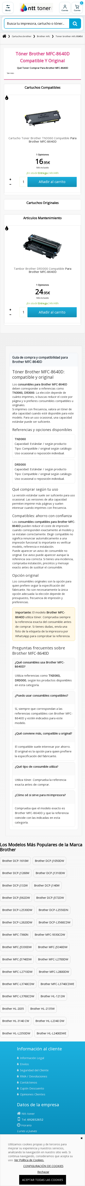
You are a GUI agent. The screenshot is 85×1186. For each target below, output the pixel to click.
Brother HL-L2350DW (16, 1033)
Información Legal (32, 1058)
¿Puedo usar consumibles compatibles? (41, 695)
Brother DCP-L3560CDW (54, 922)
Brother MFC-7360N (15, 934)
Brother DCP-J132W (15, 885)
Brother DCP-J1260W (15, 873)
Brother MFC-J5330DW (17, 947)
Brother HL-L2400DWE (51, 1033)
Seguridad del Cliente (34, 1070)
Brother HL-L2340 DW (49, 1021)
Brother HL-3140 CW (15, 1021)
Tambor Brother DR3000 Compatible (42, 270)
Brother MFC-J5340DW (52, 947)
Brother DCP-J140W (47, 885)
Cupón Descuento (32, 1088)
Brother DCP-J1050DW (49, 861)
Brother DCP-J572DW (50, 898)
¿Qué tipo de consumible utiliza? (36, 766)
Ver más (10, 73)
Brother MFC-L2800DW (54, 972)
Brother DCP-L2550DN (53, 910)
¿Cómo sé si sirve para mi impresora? (40, 795)
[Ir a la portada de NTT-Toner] (36, 7)
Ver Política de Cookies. (29, 1160)
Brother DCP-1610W (15, 861)
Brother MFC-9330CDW (50, 934)
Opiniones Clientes (32, 1094)
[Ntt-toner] (4, 36)
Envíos (24, 1064)
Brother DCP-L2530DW (17, 910)
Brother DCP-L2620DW (17, 922)
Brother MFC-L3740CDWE (57, 984)
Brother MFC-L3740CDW (18, 984)
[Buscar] (75, 23)
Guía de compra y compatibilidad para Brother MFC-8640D (40, 359)
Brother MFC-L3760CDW (18, 996)
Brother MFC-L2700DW (53, 959)
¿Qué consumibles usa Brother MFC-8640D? (39, 664)
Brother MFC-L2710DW (17, 972)
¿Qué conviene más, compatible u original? (43, 733)
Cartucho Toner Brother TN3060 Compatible (42, 139)
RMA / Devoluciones (33, 1076)
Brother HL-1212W (53, 996)
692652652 (35, 1119)
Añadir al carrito (52, 181)
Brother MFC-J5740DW (17, 959)
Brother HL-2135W (42, 1008)
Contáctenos (28, 1082)
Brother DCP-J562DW (16, 898)
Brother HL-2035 (13, 1008)
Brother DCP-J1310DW (50, 873)
